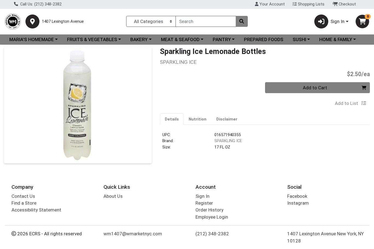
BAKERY (139, 39)
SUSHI (299, 39)
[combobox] (206, 21)
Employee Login (211, 217)
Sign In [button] (337, 21)
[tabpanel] (265, 143)
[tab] (172, 118)
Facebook (297, 196)
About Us (113, 196)
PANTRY (222, 39)
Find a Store (23, 203)
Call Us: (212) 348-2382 (40, 4)
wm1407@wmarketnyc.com (132, 233)
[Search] (242, 21)
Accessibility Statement (36, 210)
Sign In (202, 196)
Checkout (347, 4)
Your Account (271, 4)
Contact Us (23, 196)
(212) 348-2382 (212, 233)
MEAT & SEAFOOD (180, 39)
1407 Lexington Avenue (63, 21)
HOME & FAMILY (335, 39)
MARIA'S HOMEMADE (31, 39)
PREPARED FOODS (263, 39)
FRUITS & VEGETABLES (92, 39)
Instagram (298, 203)
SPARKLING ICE (228, 140)
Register (204, 203)
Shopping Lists (310, 4)
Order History (209, 210)
